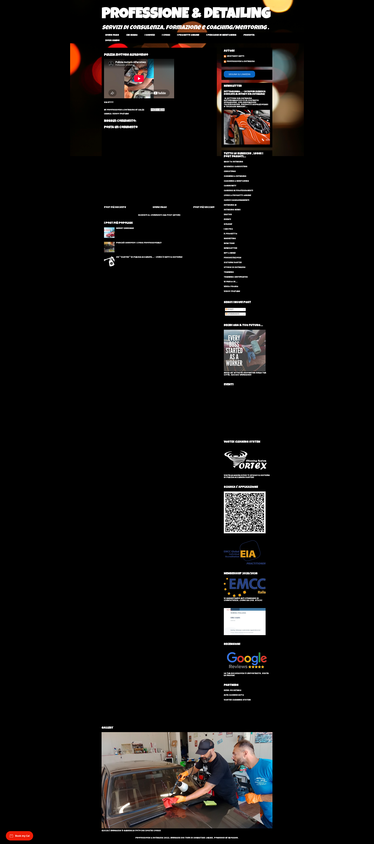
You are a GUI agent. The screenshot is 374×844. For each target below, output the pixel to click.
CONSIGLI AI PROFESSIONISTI (238, 191)
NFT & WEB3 (230, 253)
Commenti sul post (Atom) (165, 215)
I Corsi (166, 35)
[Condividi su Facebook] (160, 109)
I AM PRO (228, 229)
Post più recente (115, 207)
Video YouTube (120, 114)
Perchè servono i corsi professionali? (139, 243)
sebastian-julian (203, 838)
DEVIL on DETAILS (232, 691)
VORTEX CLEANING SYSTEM (237, 700)
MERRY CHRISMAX (125, 228)
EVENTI (227, 220)
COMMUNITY (230, 186)
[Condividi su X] (157, 109)
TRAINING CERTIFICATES (236, 277)
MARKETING (230, 239)
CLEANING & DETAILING (235, 176)
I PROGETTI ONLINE (188, 35)
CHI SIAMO (132, 35)
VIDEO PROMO (231, 287)
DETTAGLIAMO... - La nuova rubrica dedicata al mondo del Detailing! (244, 93)
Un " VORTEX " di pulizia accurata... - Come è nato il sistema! (149, 257)
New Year (229, 244)
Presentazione (232, 258)
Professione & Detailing (241, 62)
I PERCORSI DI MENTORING (221, 35)
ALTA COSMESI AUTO (234, 695)
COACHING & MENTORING (236, 181)
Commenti (233, 314)
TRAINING (229, 272)
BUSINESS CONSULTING (235, 167)
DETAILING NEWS (232, 210)
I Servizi (150, 35)
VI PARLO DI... (231, 282)
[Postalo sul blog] (154, 109)
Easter (228, 215)
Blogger (233, 838)
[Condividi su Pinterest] (163, 109)
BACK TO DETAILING (233, 162)
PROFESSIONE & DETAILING (186, 15)
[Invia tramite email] (152, 109)
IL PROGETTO (230, 234)
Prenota (249, 35)
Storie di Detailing (234, 268)
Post (230, 310)
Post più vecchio (203, 207)
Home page (112, 35)
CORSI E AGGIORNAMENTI (236, 200)
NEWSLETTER (230, 248)
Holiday (228, 224)
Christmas (230, 172)
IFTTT (111, 103)
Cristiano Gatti (235, 56)
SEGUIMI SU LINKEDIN (239, 74)
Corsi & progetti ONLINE (237, 196)
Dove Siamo (112, 40)
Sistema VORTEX (233, 263)
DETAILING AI (230, 205)
